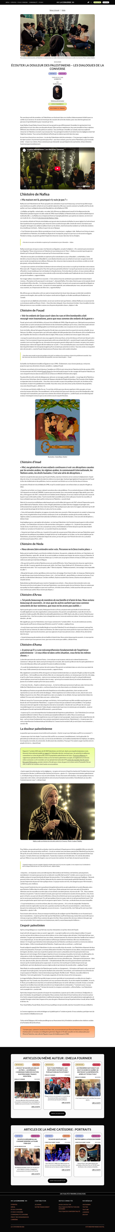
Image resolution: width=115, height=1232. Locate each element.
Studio (41, 2)
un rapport (46, 753)
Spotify (85, 1214)
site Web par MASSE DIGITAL (95, 1227)
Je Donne (105, 2)
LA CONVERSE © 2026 (17, 1227)
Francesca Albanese (79, 755)
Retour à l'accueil (54, 10)
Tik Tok (85, 1207)
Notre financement (42, 1207)
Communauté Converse (19, 1214)
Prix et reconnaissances (20, 1217)
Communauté (33, 2)
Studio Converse (17, 1212)
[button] (88, 2)
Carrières (14, 1219)
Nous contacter (65, 1204)
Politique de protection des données (69, 1208)
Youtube (86, 1209)
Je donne (38, 1204)
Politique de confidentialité (69, 1211)
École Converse (23, 2)
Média (7, 2)
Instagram (86, 1204)
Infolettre (97, 2)
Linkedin (86, 1212)
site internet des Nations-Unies (48, 218)
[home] (65, 2)
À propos (13, 2)
